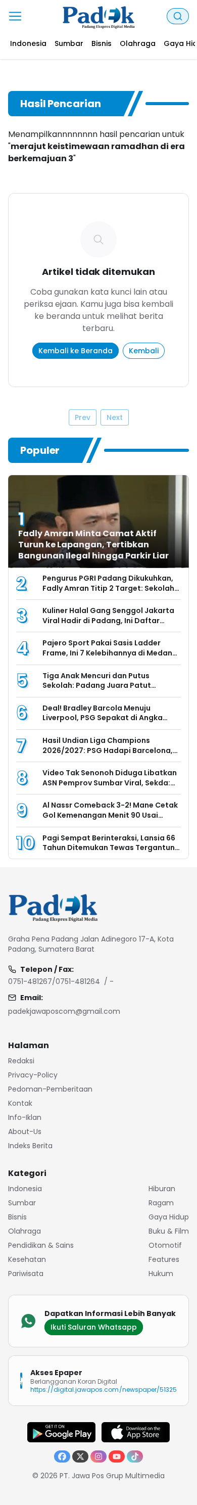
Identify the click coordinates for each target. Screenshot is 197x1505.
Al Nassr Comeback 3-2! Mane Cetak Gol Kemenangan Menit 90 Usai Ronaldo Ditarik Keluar (110, 815)
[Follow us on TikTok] (135, 1456)
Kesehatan (27, 1259)
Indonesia (25, 1189)
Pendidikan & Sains (41, 1245)
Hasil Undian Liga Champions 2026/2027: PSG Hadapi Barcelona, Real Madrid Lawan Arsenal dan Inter (110, 750)
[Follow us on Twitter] (80, 1456)
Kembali (144, 351)
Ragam (161, 1203)
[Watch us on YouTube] (117, 1456)
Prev (82, 417)
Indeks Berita (30, 1146)
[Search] (178, 16)
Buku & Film (169, 1231)
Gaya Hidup (169, 1217)
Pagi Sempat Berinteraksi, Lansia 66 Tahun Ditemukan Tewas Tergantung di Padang (111, 848)
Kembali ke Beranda (75, 351)
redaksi (21, 1061)
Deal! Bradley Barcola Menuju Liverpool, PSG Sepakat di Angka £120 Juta (102, 718)
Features (164, 1259)
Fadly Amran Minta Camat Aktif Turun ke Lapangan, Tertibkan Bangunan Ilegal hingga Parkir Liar (93, 544)
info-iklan (24, 1117)
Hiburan (162, 1189)
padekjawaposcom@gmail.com (64, 1011)
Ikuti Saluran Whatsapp (94, 1327)
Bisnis (17, 1217)
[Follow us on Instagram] (98, 1456)
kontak (20, 1103)
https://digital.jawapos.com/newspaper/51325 (103, 1389)
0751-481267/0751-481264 (54, 981)
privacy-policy (33, 1075)
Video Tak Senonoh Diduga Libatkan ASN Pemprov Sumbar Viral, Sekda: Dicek (109, 782)
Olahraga (24, 1231)
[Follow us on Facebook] (62, 1456)
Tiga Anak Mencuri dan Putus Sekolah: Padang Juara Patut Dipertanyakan (96, 685)
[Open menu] (15, 16)
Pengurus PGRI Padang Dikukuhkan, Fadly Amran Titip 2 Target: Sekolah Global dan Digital (108, 588)
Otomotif (165, 1245)
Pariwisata (25, 1273)
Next (115, 417)
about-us (24, 1131)
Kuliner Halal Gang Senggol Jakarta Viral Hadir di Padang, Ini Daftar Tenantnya (108, 620)
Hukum (161, 1273)
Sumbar (22, 1203)
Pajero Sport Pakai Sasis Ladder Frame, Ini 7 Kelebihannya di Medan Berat (107, 653)
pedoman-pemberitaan (50, 1089)
